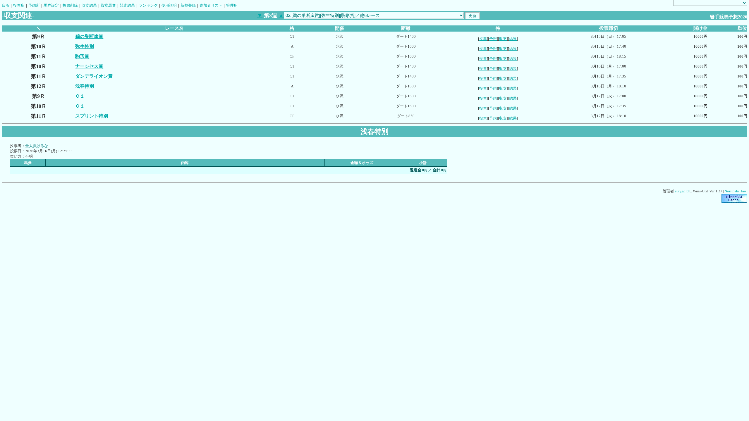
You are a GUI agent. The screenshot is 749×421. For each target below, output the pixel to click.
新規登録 (188, 5)
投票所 (19, 5)
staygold (682, 191)
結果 (513, 39)
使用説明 (169, 5)
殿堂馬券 (108, 5)
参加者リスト (211, 5)
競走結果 (127, 5)
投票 (483, 39)
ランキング (148, 5)
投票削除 (70, 5)
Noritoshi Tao (735, 191)
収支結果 (89, 5)
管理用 (232, 5)
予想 (493, 39)
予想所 (34, 5)
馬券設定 (51, 5)
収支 (503, 39)
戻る (5, 5)
